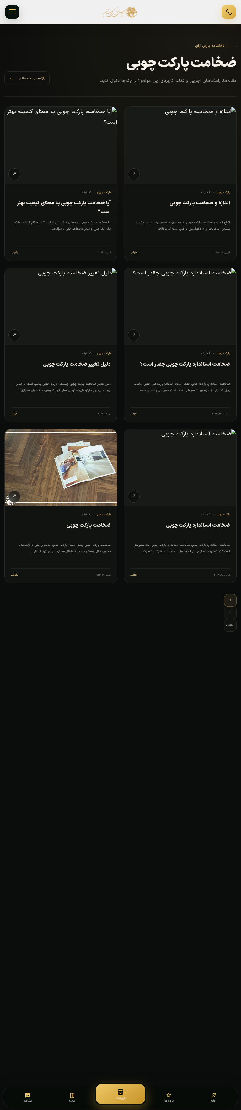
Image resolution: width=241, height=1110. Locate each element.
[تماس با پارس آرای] (229, 12)
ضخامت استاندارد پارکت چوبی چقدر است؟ (185, 364)
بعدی (229, 625)
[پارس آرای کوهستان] (120, 12)
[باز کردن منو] (12, 12)
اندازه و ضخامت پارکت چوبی (199, 203)
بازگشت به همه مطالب (27, 78)
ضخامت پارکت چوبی (89, 525)
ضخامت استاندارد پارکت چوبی (198, 525)
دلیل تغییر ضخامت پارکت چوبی (77, 364)
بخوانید (133, 252)
